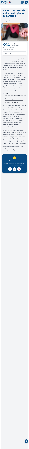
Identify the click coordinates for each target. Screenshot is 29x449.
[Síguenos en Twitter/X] (12, 44)
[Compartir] (26, 441)
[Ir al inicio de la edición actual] (4, 2)
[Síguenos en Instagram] (14, 44)
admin (10, 21)
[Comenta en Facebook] (10, 169)
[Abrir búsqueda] (26, 2)
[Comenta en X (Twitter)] (14, 169)
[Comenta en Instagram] (19, 169)
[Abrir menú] (22, 2)
